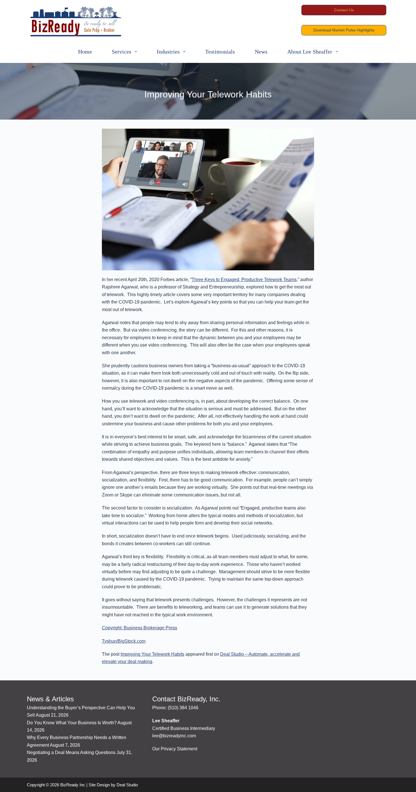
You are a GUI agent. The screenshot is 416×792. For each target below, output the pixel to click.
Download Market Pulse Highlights (343, 30)
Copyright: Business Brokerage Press (139, 627)
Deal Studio (127, 784)
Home (85, 51)
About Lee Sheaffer (309, 51)
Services (121, 51)
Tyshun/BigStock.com (123, 641)
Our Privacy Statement (174, 748)
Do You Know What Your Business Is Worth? (72, 722)
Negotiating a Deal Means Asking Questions (71, 752)
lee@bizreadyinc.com (174, 735)
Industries (168, 51)
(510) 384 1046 (183, 707)
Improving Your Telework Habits (152, 654)
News (261, 51)
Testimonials (220, 51)
